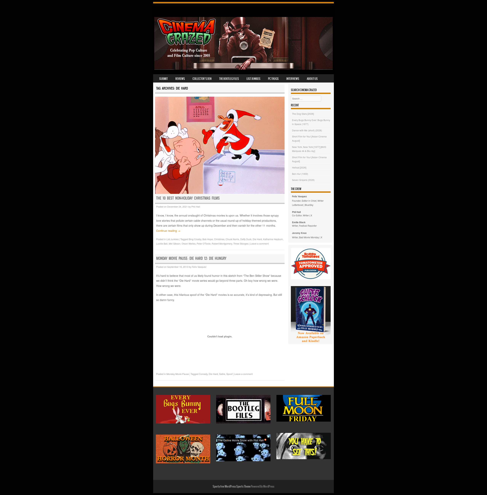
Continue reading (168, 231)
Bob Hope (207, 239)
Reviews (180, 79)
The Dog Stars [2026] (303, 113)
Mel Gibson (175, 243)
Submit (163, 79)
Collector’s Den (202, 79)
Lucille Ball (162, 243)
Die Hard (257, 239)
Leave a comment (259, 243)
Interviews (292, 79)
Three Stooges (240, 243)
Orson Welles (189, 243)
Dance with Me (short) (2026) (307, 130)
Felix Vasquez (199, 266)
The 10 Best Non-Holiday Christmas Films (188, 198)
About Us (312, 79)
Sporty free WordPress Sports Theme (232, 486)
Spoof (229, 373)
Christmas (219, 239)
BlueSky (309, 204)
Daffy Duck (245, 239)
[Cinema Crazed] (243, 69)
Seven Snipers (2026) (303, 179)
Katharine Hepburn (273, 239)
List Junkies (253, 79)
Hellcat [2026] (299, 167)
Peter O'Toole (204, 243)
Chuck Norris (232, 239)
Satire (222, 373)
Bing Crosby (195, 239)
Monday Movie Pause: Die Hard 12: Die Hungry (191, 258)
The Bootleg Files (229, 79)
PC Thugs (273, 79)
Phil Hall (195, 206)
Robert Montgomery (222, 243)
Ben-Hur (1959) (300, 173)
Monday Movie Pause (177, 373)
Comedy (203, 373)
